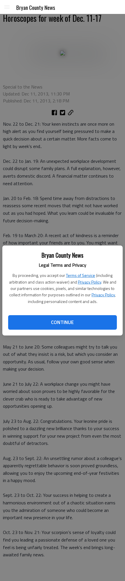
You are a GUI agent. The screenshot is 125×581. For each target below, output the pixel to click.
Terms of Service (80, 275)
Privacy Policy (89, 282)
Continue (62, 322)
